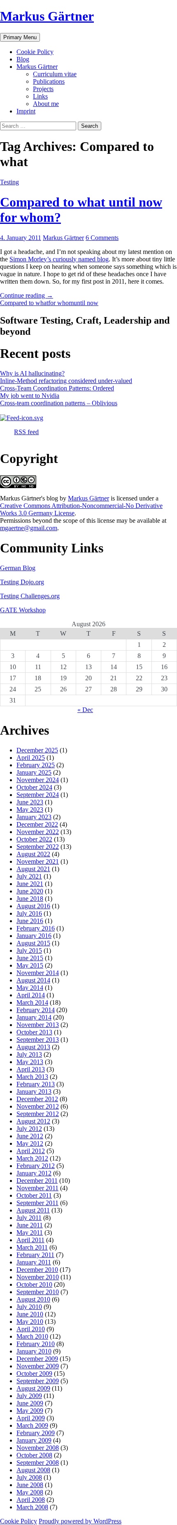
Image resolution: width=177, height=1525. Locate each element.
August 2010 (33, 1299)
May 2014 (29, 987)
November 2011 (37, 1187)
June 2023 (29, 802)
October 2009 (34, 1373)
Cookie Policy (35, 51)
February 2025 (35, 764)
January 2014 (33, 1017)
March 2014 (32, 1002)
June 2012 (29, 1136)
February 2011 (35, 1254)
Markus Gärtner (47, 16)
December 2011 (37, 1180)
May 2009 (29, 1410)
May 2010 (29, 1321)
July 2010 (29, 1306)
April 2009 (30, 1418)
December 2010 (37, 1269)
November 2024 (37, 779)
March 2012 (32, 1158)
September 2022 (37, 846)
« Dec (85, 709)
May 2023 (29, 809)
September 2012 (37, 1113)
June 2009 (29, 1403)
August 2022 (33, 854)
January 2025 (33, 772)
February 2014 (35, 1009)
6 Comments (102, 237)
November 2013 (37, 1024)
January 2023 (33, 816)
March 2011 (32, 1247)
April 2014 (30, 995)
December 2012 (37, 1098)
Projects (43, 88)
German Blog (17, 567)
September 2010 (37, 1291)
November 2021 (37, 861)
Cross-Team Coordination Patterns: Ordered (57, 388)
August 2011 (33, 1210)
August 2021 (33, 868)
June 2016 (29, 920)
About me (46, 103)
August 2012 (33, 1121)
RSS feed (26, 431)
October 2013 (34, 1032)
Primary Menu (20, 37)
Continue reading (26, 295)
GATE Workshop (23, 609)
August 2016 (33, 905)
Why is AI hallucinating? (32, 373)
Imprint (25, 111)
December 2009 (37, 1358)
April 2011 (30, 1239)
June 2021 (29, 883)
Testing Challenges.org (30, 595)
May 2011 (29, 1232)
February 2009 (35, 1432)
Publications (49, 81)
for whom (61, 302)
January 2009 (33, 1440)
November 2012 (37, 1106)
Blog (22, 59)
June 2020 (29, 891)
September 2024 (37, 794)
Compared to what (24, 302)
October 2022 (34, 839)
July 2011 (29, 1217)
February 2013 (35, 1084)
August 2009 (33, 1388)
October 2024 (34, 787)
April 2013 (30, 1069)
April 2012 (30, 1150)
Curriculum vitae (55, 74)
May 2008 (29, 1492)
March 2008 (32, 1507)
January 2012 (33, 1173)
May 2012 (29, 1143)
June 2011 (29, 1225)
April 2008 (30, 1499)
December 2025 (37, 750)
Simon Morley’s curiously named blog (59, 259)
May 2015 (29, 965)
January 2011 (33, 1262)
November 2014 (37, 972)
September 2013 (37, 1039)
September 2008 (37, 1462)
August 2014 (33, 980)
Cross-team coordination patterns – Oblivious (58, 403)
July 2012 (29, 1128)
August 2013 (33, 1046)
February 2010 (35, 1343)
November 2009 (37, 1366)
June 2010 (29, 1314)
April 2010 (30, 1328)
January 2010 (33, 1351)
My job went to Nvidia (29, 395)
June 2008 (29, 1484)
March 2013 (32, 1076)
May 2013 (29, 1061)
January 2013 (33, 1091)
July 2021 (29, 876)
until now (86, 302)
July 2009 (29, 1395)
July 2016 (29, 913)
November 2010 (37, 1277)
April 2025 (30, 757)
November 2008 (37, 1447)
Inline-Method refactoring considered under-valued (66, 380)
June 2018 (29, 898)
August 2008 (33, 1469)
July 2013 (29, 1054)
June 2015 (29, 957)
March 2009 (32, 1425)
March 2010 (32, 1336)
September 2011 (37, 1202)
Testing (9, 182)
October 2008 (34, 1455)
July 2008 (29, 1477)
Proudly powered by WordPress (80, 1521)
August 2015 (33, 943)
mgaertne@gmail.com (28, 527)
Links (40, 96)
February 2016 (35, 928)
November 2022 (37, 831)
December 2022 (37, 824)
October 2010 (34, 1284)
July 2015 (29, 950)
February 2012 (35, 1165)
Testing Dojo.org (22, 581)
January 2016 (33, 935)
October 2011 (34, 1195)
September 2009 (37, 1380)
